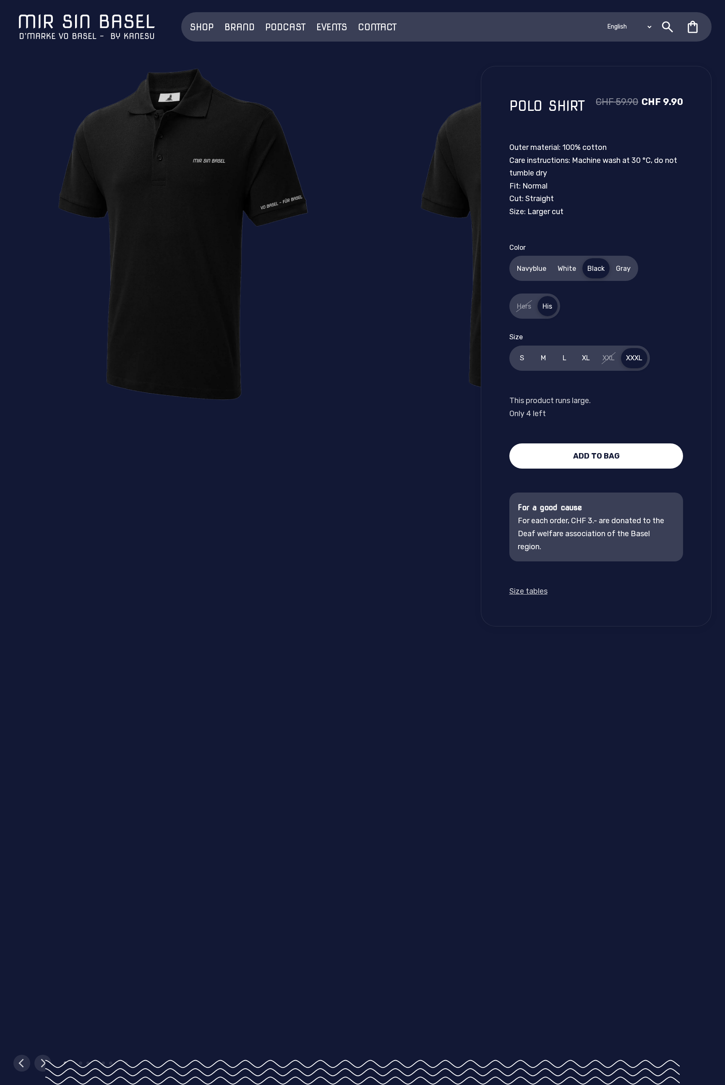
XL (586, 358)
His (547, 306)
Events (331, 26)
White (567, 269)
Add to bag (596, 456)
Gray (623, 269)
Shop (202, 26)
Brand (239, 26)
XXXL (634, 358)
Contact (377, 26)
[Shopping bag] (692, 26)
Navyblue (531, 269)
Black (596, 269)
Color (517, 248)
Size (516, 337)
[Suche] (667, 26)
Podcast (285, 26)
